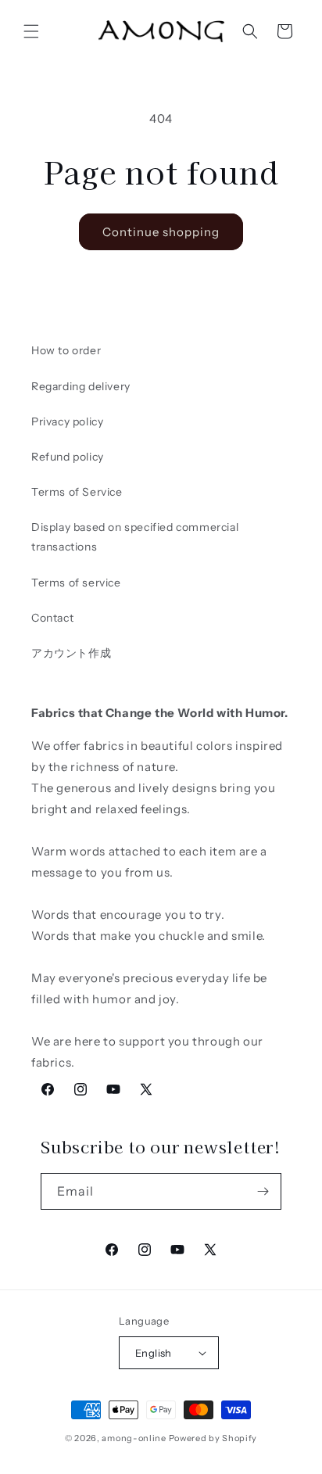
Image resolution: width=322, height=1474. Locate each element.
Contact (52, 618)
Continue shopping (161, 231)
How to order (66, 350)
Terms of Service (77, 492)
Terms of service (76, 583)
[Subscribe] (263, 1191)
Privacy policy (67, 421)
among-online (134, 1438)
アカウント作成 (71, 653)
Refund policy (67, 457)
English (153, 1353)
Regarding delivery (81, 386)
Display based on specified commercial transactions (134, 537)
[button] (31, 31)
